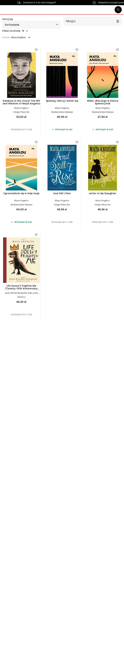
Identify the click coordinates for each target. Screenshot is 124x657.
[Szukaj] (118, 9)
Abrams (21, 297)
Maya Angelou (21, 108)
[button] (31, 25)
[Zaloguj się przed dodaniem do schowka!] (36, 49)
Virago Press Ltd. (21, 112)
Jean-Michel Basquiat (16, 293)
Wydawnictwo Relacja (62, 112)
